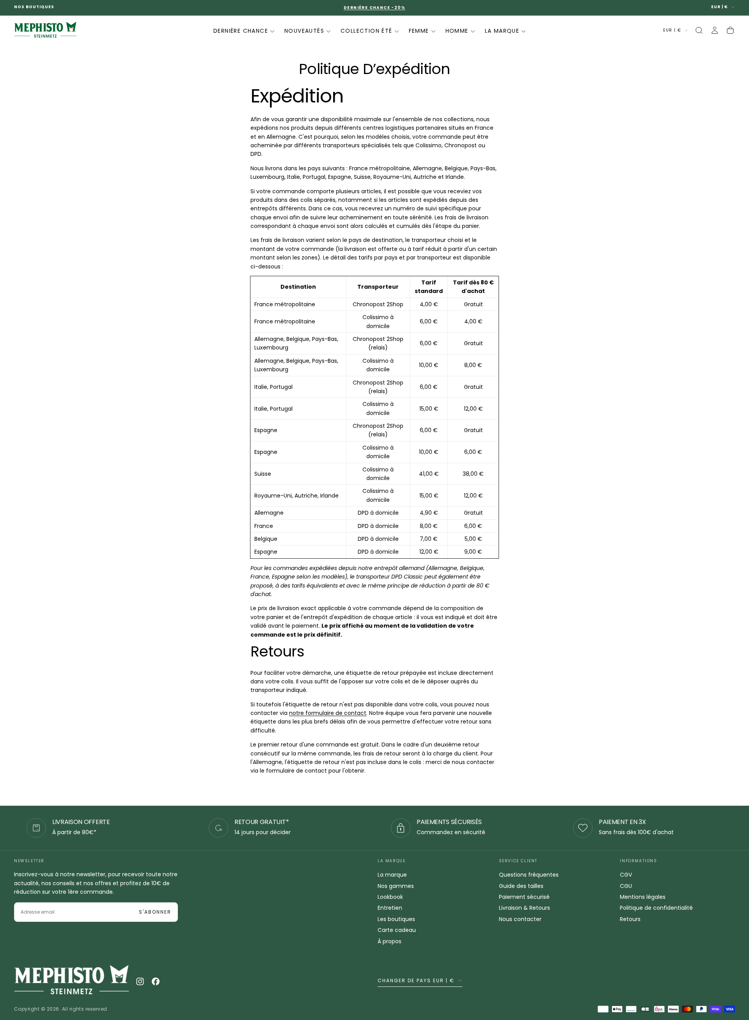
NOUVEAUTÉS (304, 31)
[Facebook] (155, 981)
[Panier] (730, 30)
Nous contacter (520, 919)
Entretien (390, 908)
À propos (389, 941)
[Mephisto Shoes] (71, 981)
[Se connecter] (714, 30)
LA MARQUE (502, 31)
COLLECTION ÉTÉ (366, 31)
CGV (626, 875)
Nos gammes (396, 886)
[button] (699, 30)
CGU (626, 886)
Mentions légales (643, 897)
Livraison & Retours (524, 908)
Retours (630, 919)
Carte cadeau (397, 930)
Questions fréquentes (529, 875)
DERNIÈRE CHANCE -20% (374, 8)
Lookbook (390, 897)
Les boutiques (396, 919)
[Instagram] (140, 981)
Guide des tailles (521, 886)
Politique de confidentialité (656, 908)
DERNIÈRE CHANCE (240, 31)
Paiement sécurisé (524, 897)
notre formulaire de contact (327, 713)
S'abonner (155, 912)
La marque (392, 875)
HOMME (457, 31)
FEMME (419, 31)
